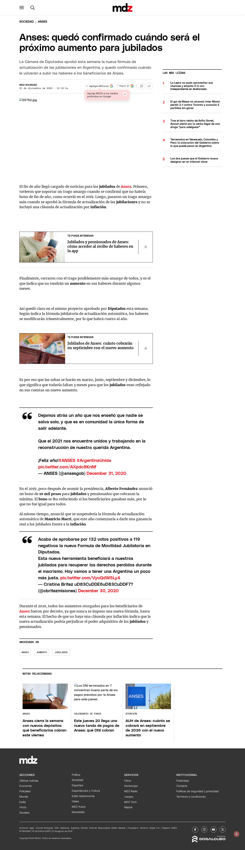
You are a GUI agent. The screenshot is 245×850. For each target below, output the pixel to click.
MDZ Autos (79, 806)
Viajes (75, 801)
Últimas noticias (28, 780)
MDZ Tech (130, 802)
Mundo (23, 796)
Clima (127, 780)
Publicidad (182, 780)
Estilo (22, 802)
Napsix (128, 807)
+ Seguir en (123, 86)
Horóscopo (131, 786)
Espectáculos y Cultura (86, 790)
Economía (25, 786)
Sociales (24, 812)
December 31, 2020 (106, 473)
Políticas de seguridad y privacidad (197, 791)
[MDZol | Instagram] (204, 829)
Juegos (128, 796)
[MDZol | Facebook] (195, 829)
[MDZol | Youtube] (213, 829)
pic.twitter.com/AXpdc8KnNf (67, 467)
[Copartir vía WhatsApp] (141, 86)
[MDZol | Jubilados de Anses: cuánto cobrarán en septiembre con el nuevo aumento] (145, 348)
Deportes (77, 785)
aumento (42, 652)
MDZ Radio (131, 791)
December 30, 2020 (98, 591)
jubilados (61, 652)
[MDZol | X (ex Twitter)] (222, 829)
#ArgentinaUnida (94, 460)
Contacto (181, 786)
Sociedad (26, 21)
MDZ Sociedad (28, 85)
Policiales (25, 791)
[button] (21, 7)
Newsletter (78, 812)
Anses (24, 611)
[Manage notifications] (236, 834)
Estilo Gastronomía (83, 796)
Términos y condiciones (191, 796)
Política (76, 774)
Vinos (22, 807)
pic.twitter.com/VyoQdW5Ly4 (90, 578)
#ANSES (66, 460)
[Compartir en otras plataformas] (149, 86)
